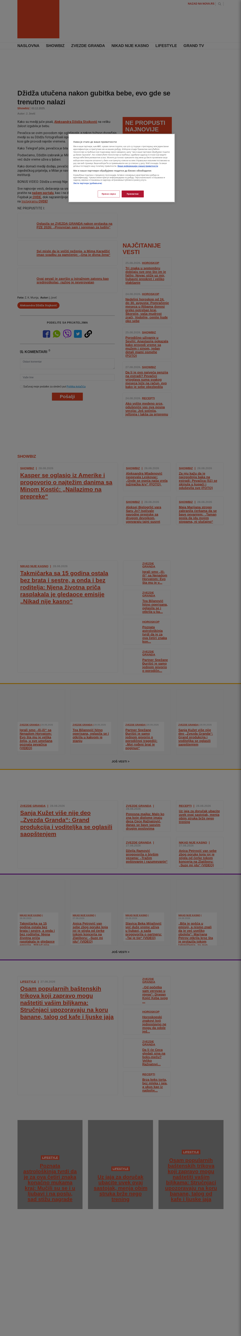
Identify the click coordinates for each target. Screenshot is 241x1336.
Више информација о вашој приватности (138, 166)
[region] (121, 168)
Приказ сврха (109, 194)
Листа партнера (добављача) (87, 183)
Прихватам (133, 194)
